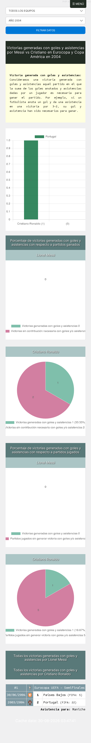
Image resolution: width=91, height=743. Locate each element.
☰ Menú (78, 4)
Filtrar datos (45, 30)
